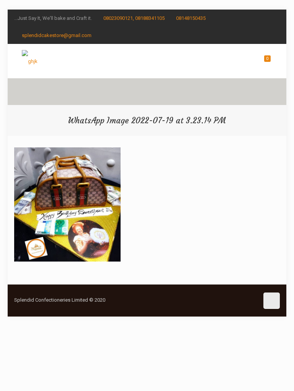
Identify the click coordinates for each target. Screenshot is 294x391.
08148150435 (191, 18)
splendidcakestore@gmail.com (56, 35)
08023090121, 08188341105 (134, 18)
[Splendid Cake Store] (30, 61)
